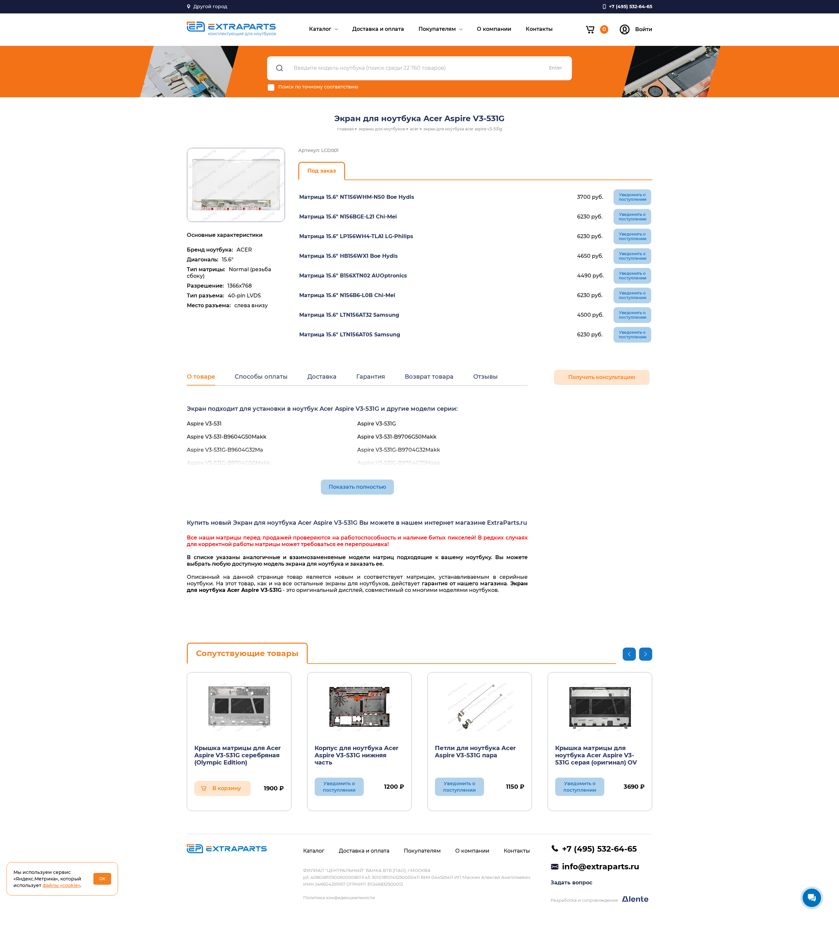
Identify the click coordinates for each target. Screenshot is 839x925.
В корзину (226, 788)
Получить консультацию (601, 377)
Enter (555, 68)
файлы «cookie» (61, 885)
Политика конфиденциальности (339, 897)
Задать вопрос (571, 882)
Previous (629, 654)
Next (645, 654)
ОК (102, 878)
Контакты (539, 29)
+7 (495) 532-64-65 (599, 849)
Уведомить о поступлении (632, 197)
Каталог (320, 29)
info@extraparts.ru (600, 866)
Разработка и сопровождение (585, 900)
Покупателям (437, 29)
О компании (494, 29)
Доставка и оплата (378, 29)
